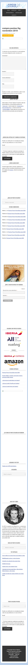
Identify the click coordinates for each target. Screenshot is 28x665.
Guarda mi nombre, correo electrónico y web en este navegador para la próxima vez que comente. (13, 92)
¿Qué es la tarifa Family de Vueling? (10, 386)
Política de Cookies (14, 657)
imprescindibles (6, 109)
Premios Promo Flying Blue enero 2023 (16, 210)
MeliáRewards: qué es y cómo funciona (11, 558)
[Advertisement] (14, 23)
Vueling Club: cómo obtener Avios (9, 566)
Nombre (4, 71)
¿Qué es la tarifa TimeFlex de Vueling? (10, 383)
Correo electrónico (6, 77)
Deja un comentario (8, 35)
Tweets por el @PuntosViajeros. (9, 466)
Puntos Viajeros (16, 649)
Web (3, 84)
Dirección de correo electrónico (10, 290)
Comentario (5, 55)
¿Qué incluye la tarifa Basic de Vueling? (11, 380)
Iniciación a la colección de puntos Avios (11, 561)
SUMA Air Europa (6, 563)
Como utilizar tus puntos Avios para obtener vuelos (13, 555)
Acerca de (5, 106)
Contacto (11, 170)
